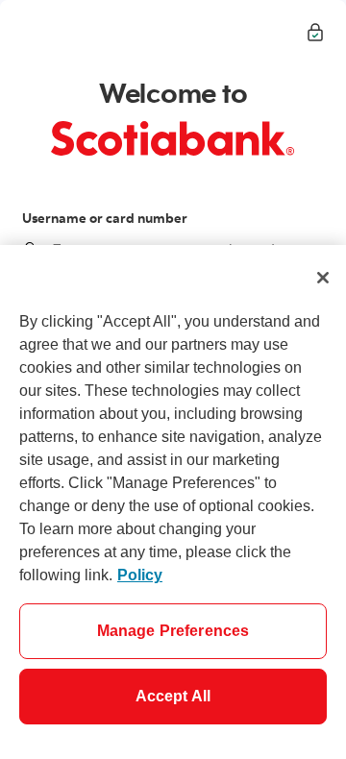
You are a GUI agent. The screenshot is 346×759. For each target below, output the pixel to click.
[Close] (323, 278)
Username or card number (104, 218)
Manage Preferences (173, 631)
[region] (173, 502)
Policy (139, 575)
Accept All (173, 696)
